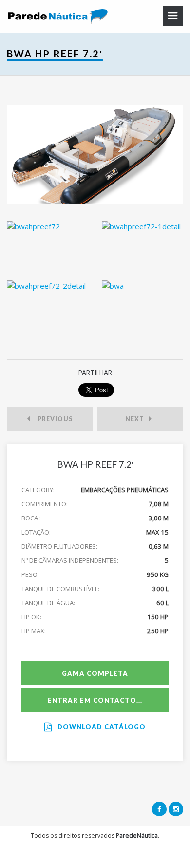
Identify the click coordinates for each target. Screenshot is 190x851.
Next (137, 419)
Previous (53, 419)
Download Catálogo (101, 727)
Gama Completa (95, 673)
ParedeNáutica (137, 836)
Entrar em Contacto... (95, 700)
